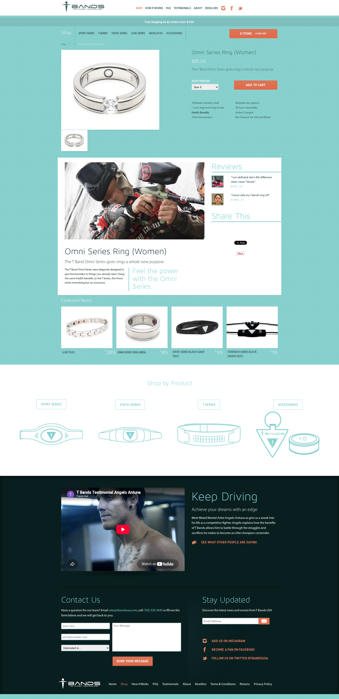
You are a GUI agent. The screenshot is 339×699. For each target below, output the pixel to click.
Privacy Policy (263, 684)
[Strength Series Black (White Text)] (252, 347)
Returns (245, 684)
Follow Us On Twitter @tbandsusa (240, 658)
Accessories (174, 33)
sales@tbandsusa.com (123, 610)
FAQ (168, 8)
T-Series (103, 33)
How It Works (154, 8)
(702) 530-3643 (153, 610)
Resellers (211, 8)
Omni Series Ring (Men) (131, 352)
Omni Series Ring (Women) (91, 44)
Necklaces (156, 33)
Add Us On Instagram (228, 641)
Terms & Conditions (223, 684)
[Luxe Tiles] (86, 347)
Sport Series (86, 33)
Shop (139, 8)
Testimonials (182, 8)
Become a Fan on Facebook (233, 649)
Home (113, 684)
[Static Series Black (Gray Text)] (197, 347)
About (198, 8)
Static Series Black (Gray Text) (188, 354)
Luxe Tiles (68, 352)
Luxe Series (138, 33)
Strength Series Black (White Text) (242, 354)
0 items (253, 33)
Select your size (201, 81)
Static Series (119, 33)
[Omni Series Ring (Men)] (142, 347)
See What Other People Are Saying (229, 542)
